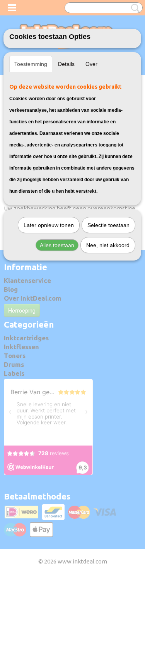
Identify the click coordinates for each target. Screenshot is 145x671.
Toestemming (30, 64)
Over (91, 64)
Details (66, 64)
